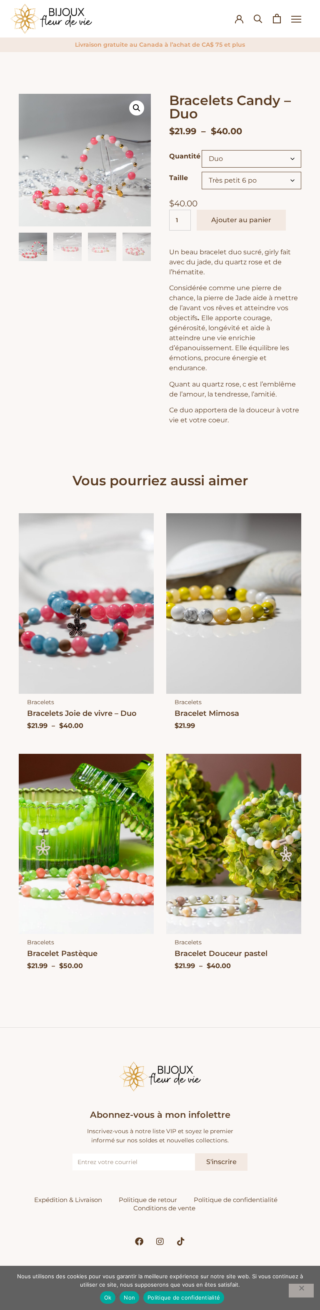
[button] (136, 107)
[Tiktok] (181, 1241)
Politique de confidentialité (236, 1200)
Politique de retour (148, 1200)
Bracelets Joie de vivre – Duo (82, 713)
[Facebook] (139, 1241)
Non (129, 1297)
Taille (178, 178)
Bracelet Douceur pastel (221, 953)
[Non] (301, 1290)
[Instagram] (160, 1241)
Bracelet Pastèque (62, 953)
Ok (108, 1297)
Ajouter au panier (241, 220)
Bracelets (40, 702)
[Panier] (277, 18)
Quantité (184, 156)
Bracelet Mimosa (207, 713)
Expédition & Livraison (68, 1200)
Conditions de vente (164, 1208)
